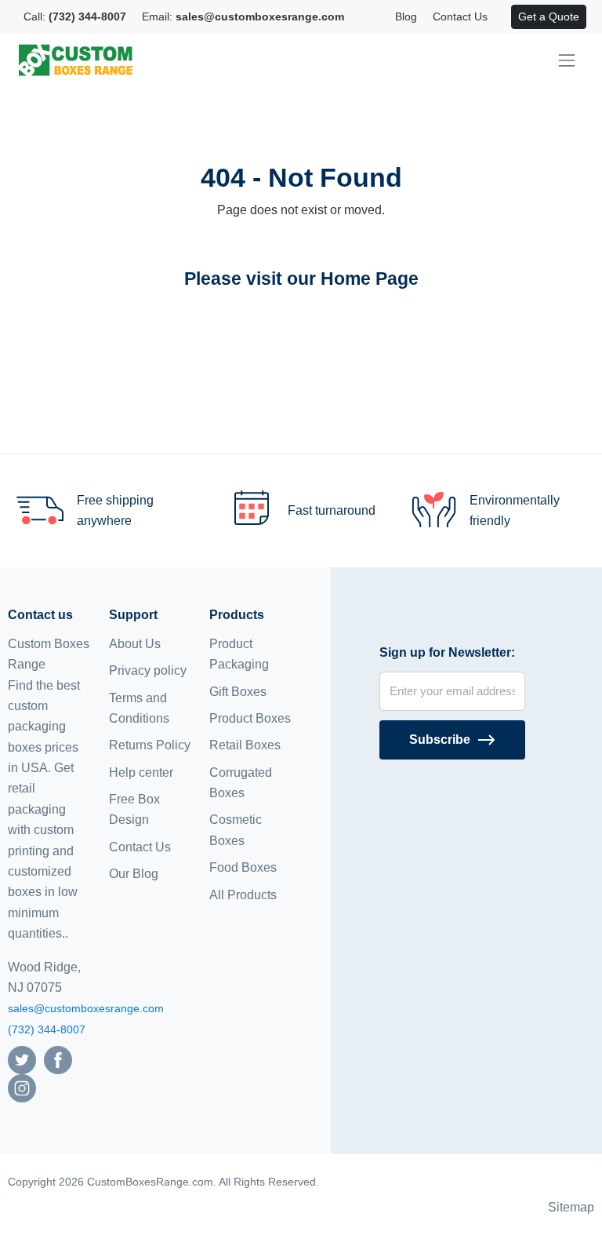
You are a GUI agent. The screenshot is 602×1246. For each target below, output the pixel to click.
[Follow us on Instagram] (22, 1087)
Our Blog (133, 873)
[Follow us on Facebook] (58, 1059)
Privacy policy (148, 670)
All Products (243, 895)
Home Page (370, 278)
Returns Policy (149, 745)
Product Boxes (250, 718)
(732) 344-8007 (46, 1029)
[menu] (567, 60)
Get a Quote (548, 16)
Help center (141, 772)
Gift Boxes (238, 691)
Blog (406, 16)
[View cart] (503, 17)
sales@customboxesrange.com (86, 1008)
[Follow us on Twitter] (22, 1059)
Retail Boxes (245, 745)
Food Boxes (243, 867)
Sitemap (571, 1207)
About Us (135, 643)
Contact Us (460, 16)
